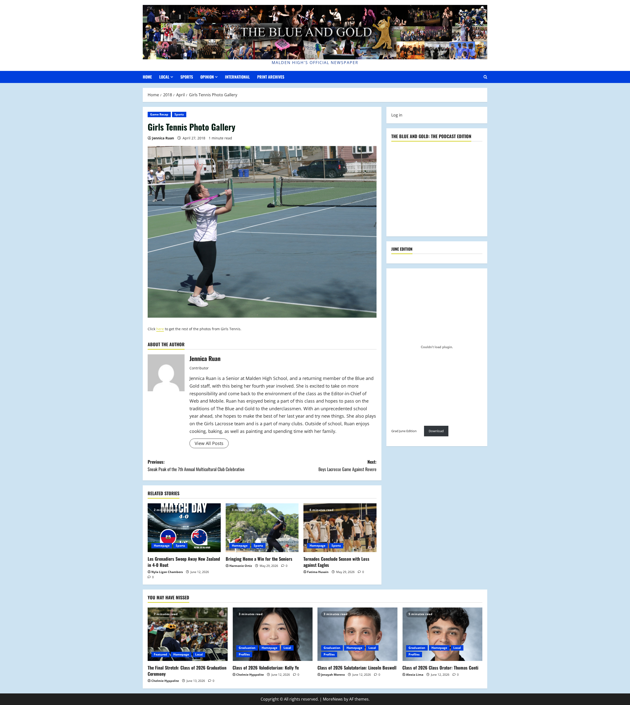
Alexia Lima (414, 674)
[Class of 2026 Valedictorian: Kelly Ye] (273, 634)
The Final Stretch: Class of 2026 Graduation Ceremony (187, 670)
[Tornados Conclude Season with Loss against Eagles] (340, 527)
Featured (160, 654)
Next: (347, 466)
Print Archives (270, 77)
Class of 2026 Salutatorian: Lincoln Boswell (356, 667)
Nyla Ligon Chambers (167, 572)
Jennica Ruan (163, 138)
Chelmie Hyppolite (165, 681)
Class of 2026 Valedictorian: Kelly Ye (266, 667)
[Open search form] (485, 77)
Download (436, 431)
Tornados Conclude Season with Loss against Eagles (336, 562)
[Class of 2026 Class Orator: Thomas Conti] (442, 634)
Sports (186, 77)
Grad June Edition (404, 431)
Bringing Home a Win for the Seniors (259, 559)
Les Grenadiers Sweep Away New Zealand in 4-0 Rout (184, 562)
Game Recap (159, 114)
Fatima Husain (318, 572)
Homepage (162, 545)
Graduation (247, 648)
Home (147, 77)
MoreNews (333, 699)
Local (164, 77)
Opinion (207, 77)
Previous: (196, 466)
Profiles (244, 654)
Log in (396, 115)
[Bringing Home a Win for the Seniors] (262, 527)
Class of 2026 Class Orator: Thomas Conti (440, 667)
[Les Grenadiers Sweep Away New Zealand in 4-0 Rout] (184, 527)
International (237, 77)
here (160, 329)
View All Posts (209, 443)
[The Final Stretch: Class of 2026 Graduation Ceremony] (188, 634)
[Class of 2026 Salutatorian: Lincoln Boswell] (357, 634)
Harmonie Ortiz (240, 566)
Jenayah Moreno (333, 674)
